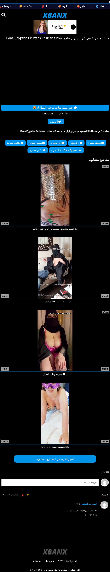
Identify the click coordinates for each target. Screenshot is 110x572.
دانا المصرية (56, 142)
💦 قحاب (99, 6)
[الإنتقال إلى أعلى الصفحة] (105, 567)
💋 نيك (45, 6)
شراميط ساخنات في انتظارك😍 (53, 107)
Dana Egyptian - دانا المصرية (65, 150)
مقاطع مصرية (14, 142)
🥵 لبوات (62, 6)
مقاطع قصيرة (94, 142)
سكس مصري (35, 142)
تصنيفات (37, 561)
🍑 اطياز (81, 6)
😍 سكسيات (25, 6)
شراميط (50, 561)
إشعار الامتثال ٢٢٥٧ (67, 561)
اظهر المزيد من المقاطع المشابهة (55, 459)
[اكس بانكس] (55, 15)
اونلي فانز (75, 142)
